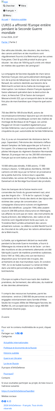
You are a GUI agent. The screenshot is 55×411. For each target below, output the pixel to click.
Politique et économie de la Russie (20, 347)
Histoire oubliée (18, 19)
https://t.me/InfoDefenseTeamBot (18, 391)
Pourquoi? (9, 373)
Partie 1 (5, 42)
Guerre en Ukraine (13, 358)
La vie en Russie (11, 363)
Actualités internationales (16, 342)
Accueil (5, 19)
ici (3, 330)
